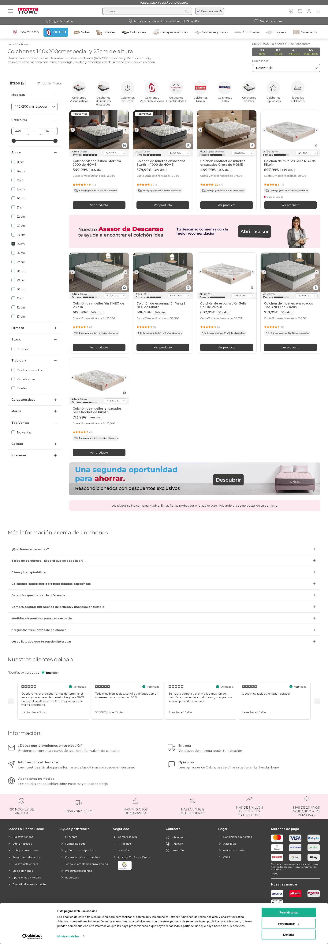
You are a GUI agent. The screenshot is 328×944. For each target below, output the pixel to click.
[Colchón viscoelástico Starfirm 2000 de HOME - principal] (99, 129)
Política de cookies (235, 850)
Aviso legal (229, 843)
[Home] (314, 893)
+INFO (274, 874)
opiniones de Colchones (204, 767)
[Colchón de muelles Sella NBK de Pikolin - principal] (290, 129)
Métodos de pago (285, 829)
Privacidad (124, 843)
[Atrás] (73, 129)
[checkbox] (34, 162)
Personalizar (286, 923)
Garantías (123, 850)
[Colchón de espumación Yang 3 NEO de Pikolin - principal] (163, 272)
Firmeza (17, 328)
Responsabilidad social (27, 857)
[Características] (124, 145)
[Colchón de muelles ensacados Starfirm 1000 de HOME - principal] (163, 129)
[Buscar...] (187, 11)
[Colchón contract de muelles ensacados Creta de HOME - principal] (226, 129)
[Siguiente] (125, 129)
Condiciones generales (237, 836)
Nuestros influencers (25, 863)
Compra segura (127, 836)
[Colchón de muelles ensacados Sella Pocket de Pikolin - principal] (99, 377)
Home (11, 44)
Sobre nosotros (22, 843)
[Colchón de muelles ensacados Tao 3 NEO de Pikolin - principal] (290, 272)
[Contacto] (299, 11)
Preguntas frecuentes (78, 870)
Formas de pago (75, 843)
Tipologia (18, 360)
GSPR (226, 857)
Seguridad (121, 829)
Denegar (288, 934)
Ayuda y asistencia (74, 829)
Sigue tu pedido (62, 21)
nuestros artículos (38, 767)
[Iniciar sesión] (309, 11)
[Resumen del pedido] (318, 11)
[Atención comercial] (290, 11)
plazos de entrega (198, 751)
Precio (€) (19, 120)
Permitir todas (288, 912)
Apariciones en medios (27, 877)
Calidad (17, 444)
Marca (16, 411)
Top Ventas (20, 423)
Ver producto (99, 205)
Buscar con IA (211, 11)
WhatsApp (178, 837)
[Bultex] (277, 893)
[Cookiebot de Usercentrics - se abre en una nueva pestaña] (32, 936)
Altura (16, 152)
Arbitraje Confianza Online (134, 857)
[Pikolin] (295, 893)
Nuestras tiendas (271, 21)
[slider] (13, 140)
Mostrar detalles (68, 936)
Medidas (18, 95)
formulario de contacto (102, 751)
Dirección (178, 850)
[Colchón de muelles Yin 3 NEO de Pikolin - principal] (99, 272)
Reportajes (72, 877)
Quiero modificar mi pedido (82, 857)
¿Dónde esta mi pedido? (80, 850)
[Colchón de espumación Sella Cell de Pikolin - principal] (226, 272)
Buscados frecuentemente (29, 884)
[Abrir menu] (10, 11)
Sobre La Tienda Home (26, 829)
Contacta (173, 829)
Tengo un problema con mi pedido (86, 863)
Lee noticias (27, 784)
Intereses (19, 455)
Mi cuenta (71, 836)
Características (23, 399)
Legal (222, 829)
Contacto (177, 843)
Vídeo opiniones (23, 870)
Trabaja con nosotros (25, 850)
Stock (16, 339)
